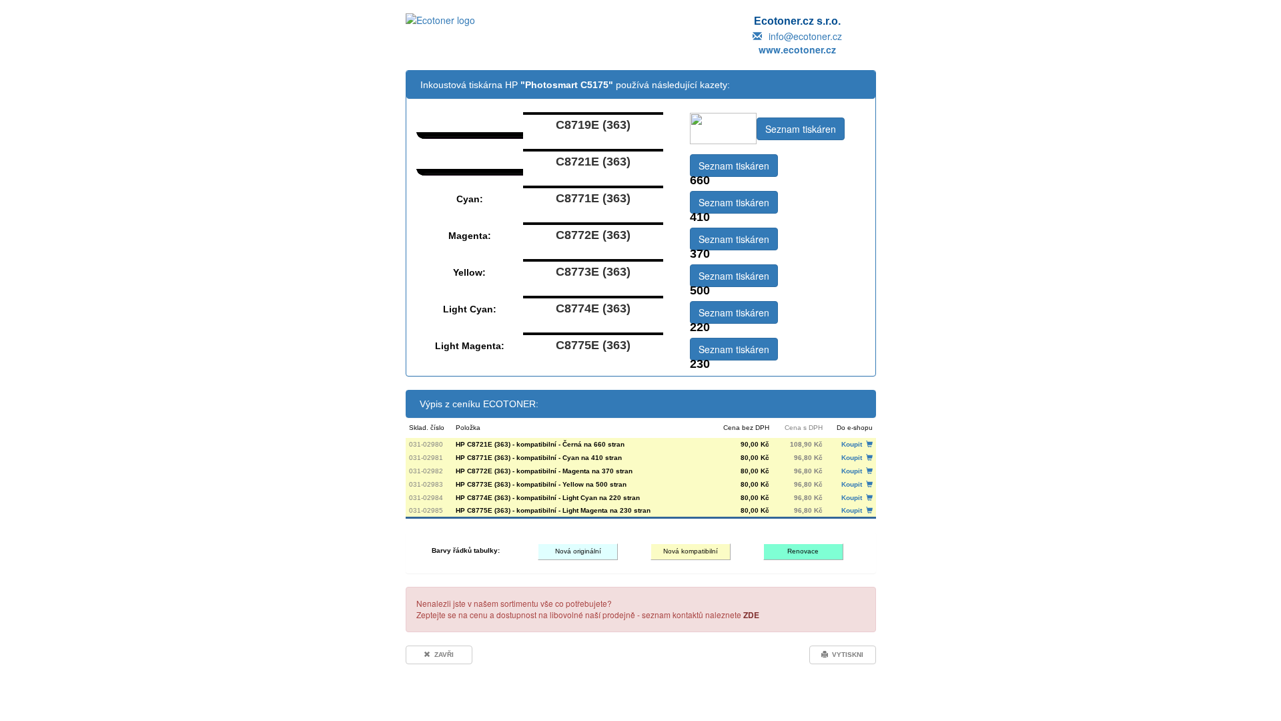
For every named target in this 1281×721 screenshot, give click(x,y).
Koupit (853, 444)
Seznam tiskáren (800, 129)
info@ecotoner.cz (805, 36)
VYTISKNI (845, 654)
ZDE (751, 615)
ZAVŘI (442, 654)
